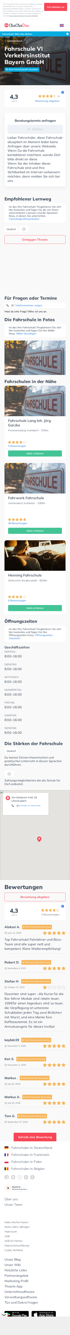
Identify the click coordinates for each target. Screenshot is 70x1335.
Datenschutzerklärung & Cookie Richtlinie (23, 16)
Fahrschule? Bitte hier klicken (17, 34)
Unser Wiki (12, 1265)
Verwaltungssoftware (20, 1297)
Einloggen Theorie (35, 239)
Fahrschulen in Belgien (28, 1169)
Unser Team (13, 1204)
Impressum (10, 1231)
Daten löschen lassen (16, 1222)
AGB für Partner (13, 1240)
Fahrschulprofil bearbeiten (24, 219)
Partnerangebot (16, 1275)
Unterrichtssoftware (19, 1292)
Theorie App (13, 1286)
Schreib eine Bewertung (35, 1137)
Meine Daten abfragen (17, 1226)
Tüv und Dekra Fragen (21, 1302)
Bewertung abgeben (47, 101)
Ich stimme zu (55, 7)
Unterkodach (14, 40)
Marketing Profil (16, 1281)
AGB (7, 1236)
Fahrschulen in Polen (26, 1162)
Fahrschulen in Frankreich (30, 1155)
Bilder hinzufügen (26, 333)
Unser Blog (12, 1259)
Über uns (11, 1199)
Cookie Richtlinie (13, 1250)
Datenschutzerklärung (16, 1245)
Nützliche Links (15, 1270)
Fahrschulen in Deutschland (31, 1148)
